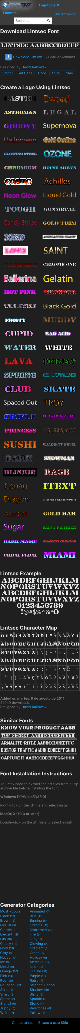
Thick (55, 73)
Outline (38, 971)
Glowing (40, 943)
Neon (36, 966)
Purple (38, 976)
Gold (7, 948)
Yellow (38, 1012)
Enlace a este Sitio (53, 1022)
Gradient (39, 948)
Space (7, 999)
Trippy (7, 1008)
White (7, 1012)
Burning (38, 920)
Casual (8, 925)
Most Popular (11, 911)
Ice (5, 962)
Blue (36, 916)
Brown (7, 920)
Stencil (7, 73)
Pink (6, 976)
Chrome (39, 925)
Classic (8, 930)
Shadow (39, 989)
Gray (6, 953)
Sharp (7, 994)
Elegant (9, 934)
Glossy (8, 943)
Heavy (8, 957)
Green (38, 953)
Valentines (40, 1008)
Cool (42, 73)
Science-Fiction (44, 985)
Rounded (10, 985)
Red (6, 980)
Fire (35, 934)
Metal (7, 966)
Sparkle (38, 999)
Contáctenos (22, 1022)
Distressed (41, 930)
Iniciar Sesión (66, 14)
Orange (9, 971)
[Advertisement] (40, 862)
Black (7, 916)
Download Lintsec (27, 57)
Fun (6, 939)
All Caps (25, 73)
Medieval (40, 962)
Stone (37, 1003)
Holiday (38, 957)
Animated (40, 911)
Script (7, 989)
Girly (36, 939)
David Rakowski (34, 67)
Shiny (36, 994)
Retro (36, 980)
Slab (69, 73)
